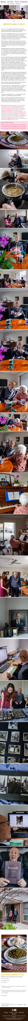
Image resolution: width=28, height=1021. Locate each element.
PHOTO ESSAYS (17, 3)
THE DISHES (12, 3)
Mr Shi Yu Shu (4, 28)
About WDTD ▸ (14, 1014)
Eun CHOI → (6, 1005)
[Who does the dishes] (14, 2)
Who (12, 1004)
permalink (20, 1004)
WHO (8, 3)
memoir (15, 94)
